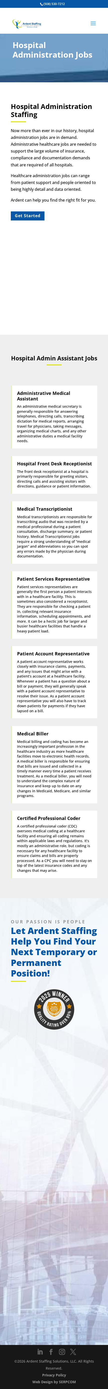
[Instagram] (62, 1352)
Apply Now (54, 1095)
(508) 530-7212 (54, 4)
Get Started (27, 215)
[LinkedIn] (40, 1352)
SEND (24, 1329)
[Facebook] (51, 1352)
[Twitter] (73, 1352)
